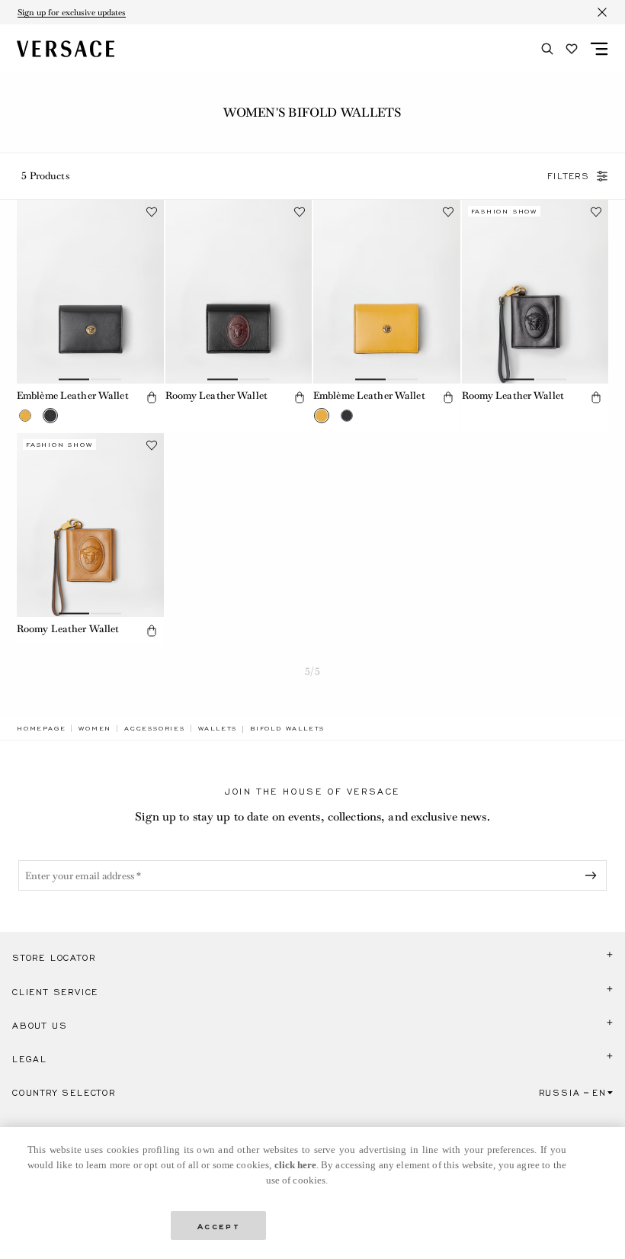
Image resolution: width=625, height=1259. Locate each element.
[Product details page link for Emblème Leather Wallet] (90, 292)
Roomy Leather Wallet (216, 395)
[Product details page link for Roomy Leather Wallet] (238, 292)
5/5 (312, 671)
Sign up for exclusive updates (72, 12)
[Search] (547, 49)
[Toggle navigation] (599, 49)
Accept (218, 1225)
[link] (41, 728)
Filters (568, 176)
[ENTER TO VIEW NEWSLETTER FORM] (594, 875)
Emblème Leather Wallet (73, 395)
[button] (25, 415)
